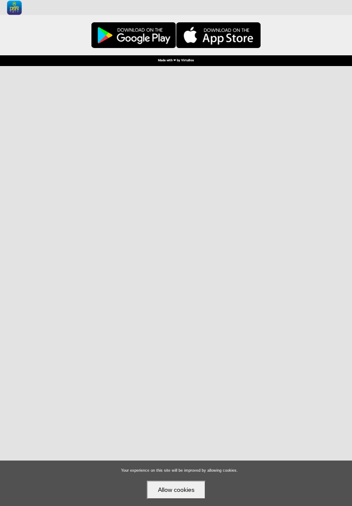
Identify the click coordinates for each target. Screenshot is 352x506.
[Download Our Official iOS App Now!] (218, 35)
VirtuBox (187, 60)
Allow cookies (176, 489)
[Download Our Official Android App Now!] (133, 35)
